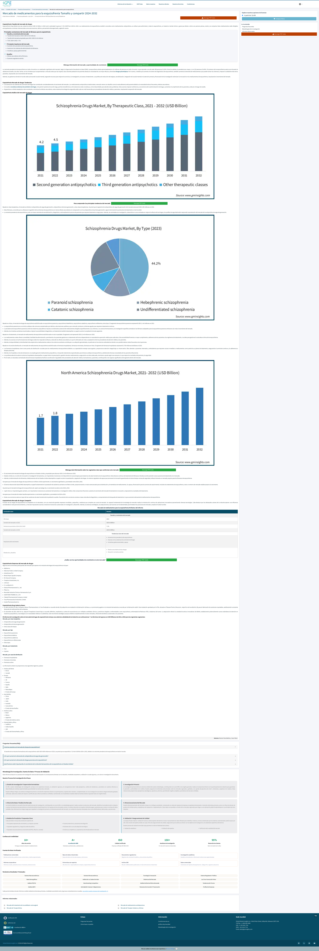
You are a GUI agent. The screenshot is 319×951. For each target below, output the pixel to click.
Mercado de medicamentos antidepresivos (133, 905)
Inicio (2, 9)
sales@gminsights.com (246, 929)
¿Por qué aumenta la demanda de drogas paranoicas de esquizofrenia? (25, 760)
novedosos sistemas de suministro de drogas (23, 87)
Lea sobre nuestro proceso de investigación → (95, 891)
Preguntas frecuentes (248, 26)
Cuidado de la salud (11, 9)
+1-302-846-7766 (243, 925)
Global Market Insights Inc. (10, 943)
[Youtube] (314, 943)
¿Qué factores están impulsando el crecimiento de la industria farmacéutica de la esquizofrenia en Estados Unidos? (38, 764)
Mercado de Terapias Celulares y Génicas (132, 908)
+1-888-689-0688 (245, 923)
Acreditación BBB (73, 843)
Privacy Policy (170, 949)
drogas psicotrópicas (122, 71)
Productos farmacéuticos (24, 9)
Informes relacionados (248, 31)
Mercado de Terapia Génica (14, 908)
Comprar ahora (280, 19)
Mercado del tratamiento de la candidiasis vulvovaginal (22, 905)
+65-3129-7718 (244, 927)
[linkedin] (298, 943)
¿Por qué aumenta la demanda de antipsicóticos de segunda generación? (26, 756)
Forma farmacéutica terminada (40, 9)
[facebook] (309, 943)
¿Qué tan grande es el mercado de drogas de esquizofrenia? (22, 747)
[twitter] (304, 943)
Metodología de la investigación (251, 29)
